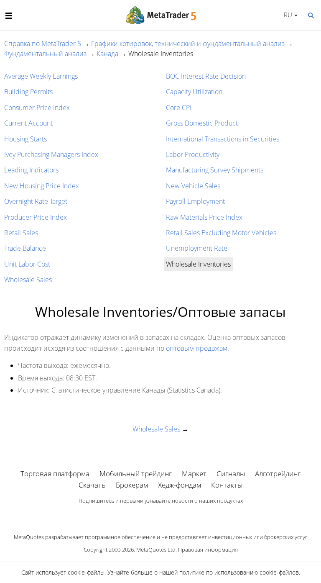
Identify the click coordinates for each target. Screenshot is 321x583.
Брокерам (132, 485)
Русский (286, 14)
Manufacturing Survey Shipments (214, 170)
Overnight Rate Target (35, 201)
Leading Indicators (31, 170)
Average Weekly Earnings (41, 76)
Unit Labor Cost (27, 264)
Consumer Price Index (37, 107)
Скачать (92, 485)
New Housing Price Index (41, 185)
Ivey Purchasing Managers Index (51, 154)
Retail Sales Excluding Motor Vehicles (221, 232)
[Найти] (310, 14)
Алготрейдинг (278, 473)
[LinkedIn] (160, 515)
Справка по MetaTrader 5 (42, 43)
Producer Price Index (35, 217)
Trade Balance (25, 248)
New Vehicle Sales (193, 185)
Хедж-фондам (179, 485)
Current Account (28, 123)
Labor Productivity (192, 154)
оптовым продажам (196, 348)
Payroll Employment (195, 201)
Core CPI (178, 107)
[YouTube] (174, 515)
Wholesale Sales (28, 279)
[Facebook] (147, 515)
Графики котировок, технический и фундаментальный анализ (188, 43)
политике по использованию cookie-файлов (239, 572)
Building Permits (28, 91)
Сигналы (231, 473)
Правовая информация (208, 549)
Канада (107, 53)
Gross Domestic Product (202, 123)
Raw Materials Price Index (204, 217)
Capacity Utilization (194, 91)
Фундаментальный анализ (45, 53)
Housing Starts (25, 139)
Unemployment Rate (196, 248)
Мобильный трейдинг (135, 473)
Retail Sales (21, 232)
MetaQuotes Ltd (156, 549)
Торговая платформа (54, 473)
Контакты (226, 485)
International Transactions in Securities (222, 139)
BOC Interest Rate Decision (206, 76)
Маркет (194, 473)
